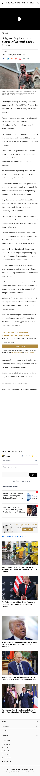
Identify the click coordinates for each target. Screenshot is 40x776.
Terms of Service (16, 352)
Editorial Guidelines (29, 390)
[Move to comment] (28, 59)
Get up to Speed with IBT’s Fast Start (26, 525)
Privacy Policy (29, 352)
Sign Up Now (27, 530)
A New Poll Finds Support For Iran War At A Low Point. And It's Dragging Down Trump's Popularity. (19, 644)
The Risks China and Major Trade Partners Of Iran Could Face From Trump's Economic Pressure (18, 604)
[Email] (24, 59)
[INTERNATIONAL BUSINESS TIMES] (20, 3)
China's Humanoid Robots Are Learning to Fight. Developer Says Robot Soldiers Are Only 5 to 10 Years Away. (20, 569)
